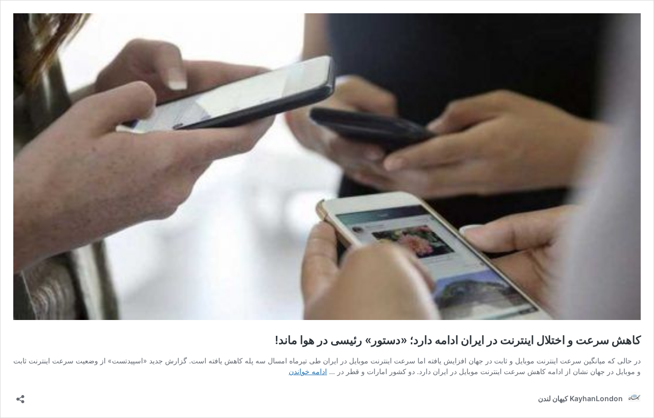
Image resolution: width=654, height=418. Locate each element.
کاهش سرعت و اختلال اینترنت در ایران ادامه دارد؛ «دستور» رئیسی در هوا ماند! (458, 340)
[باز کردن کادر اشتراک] (20, 396)
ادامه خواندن (308, 371)
